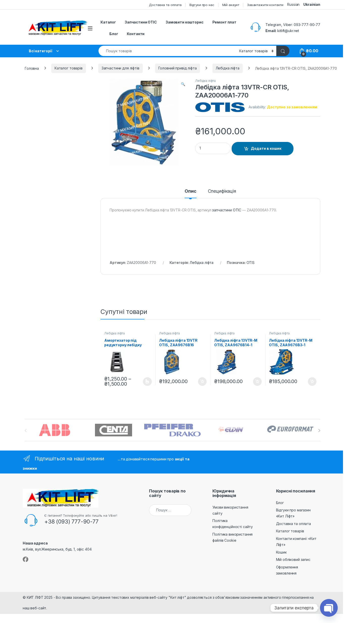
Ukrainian (311, 4)
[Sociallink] (25, 559)
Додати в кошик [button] (200, 381)
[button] (183, 84)
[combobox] (167, 51)
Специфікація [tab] (222, 191)
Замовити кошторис (185, 22)
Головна (32, 68)
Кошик (281, 552)
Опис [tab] (190, 191)
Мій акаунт (230, 5)
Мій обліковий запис (293, 559)
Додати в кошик (266, 148)
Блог (113, 34)
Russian (293, 4)
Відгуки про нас (201, 5)
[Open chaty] (329, 608)
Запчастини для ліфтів (120, 68)
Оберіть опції (144, 381)
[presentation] (319, 430)
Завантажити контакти (265, 5)
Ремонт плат (224, 22)
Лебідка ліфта (227, 68)
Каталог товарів (69, 68)
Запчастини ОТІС (141, 22)
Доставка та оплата (165, 5)
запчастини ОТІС (226, 210)
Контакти (135, 34)
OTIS (251, 262)
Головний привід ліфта (177, 68)
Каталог (108, 22)
